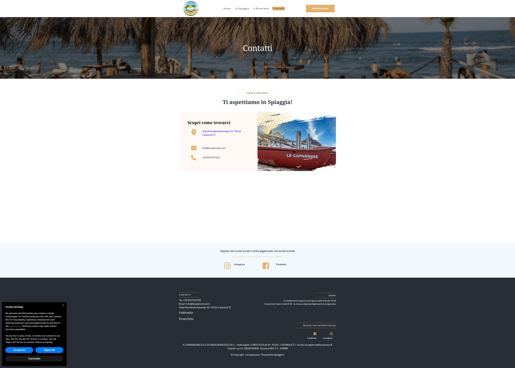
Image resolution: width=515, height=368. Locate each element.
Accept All (19, 350)
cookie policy (15, 326)
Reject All (49, 350)
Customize (34, 358)
